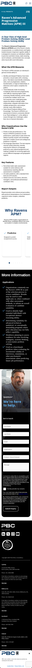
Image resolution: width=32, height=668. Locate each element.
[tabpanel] (13, 243)
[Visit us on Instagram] (13, 534)
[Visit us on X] (8, 534)
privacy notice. (23, 494)
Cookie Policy (10, 666)
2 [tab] (11, 263)
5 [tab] (17, 263)
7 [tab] (22, 263)
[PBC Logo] (8, 3)
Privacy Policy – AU (19, 666)
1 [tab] (9, 263)
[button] (29, 653)
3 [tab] (13, 263)
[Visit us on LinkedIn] (3, 534)
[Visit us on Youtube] (18, 534)
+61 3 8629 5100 (10, 597)
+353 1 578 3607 (10, 642)
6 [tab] (20, 263)
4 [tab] (15, 263)
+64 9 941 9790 (9, 624)
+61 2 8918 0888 (10, 573)
